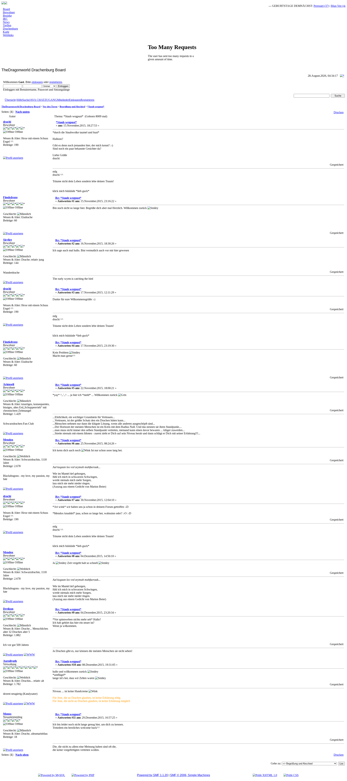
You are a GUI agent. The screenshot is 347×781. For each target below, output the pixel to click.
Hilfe (19, 99)
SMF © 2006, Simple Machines (190, 775)
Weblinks (8, 35)
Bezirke (7, 15)
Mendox (8, 439)
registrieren (55, 82)
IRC (5, 18)
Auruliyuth (10, 660)
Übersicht (10, 99)
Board (6, 9)
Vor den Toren (50, 106)
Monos (7, 713)
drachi (7, 121)
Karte (6, 31)
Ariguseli (8, 384)
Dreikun (8, 608)
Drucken (339, 112)
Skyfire (7, 239)
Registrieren (87, 99)
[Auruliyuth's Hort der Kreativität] (29, 703)
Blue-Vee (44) (330, 5)
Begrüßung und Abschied (72, 106)
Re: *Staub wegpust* (68, 197)
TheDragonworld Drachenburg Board (20, 106)
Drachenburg (10, 28)
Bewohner (9, 12)
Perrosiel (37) (312, 5)
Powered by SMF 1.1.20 (152, 775)
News (6, 22)
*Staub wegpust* (95, 106)
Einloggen (75, 99)
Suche (25, 99)
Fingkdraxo (10, 197)
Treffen (7, 25)
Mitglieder (63, 99)
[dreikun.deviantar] (29, 654)
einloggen (37, 82)
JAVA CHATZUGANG (43, 99)
